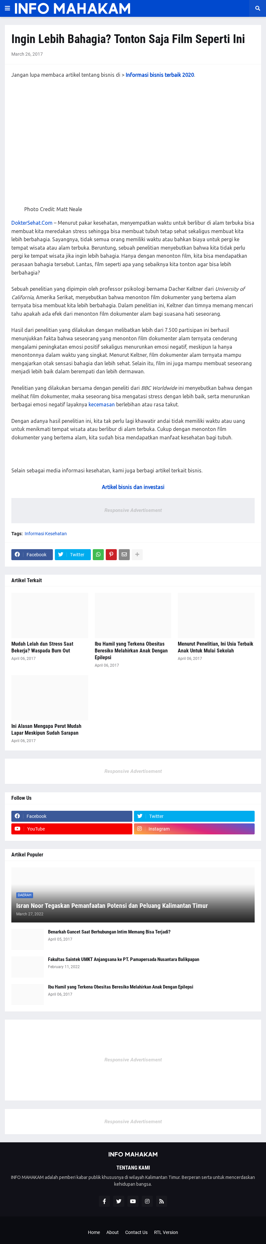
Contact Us (136, 1232)
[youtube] (133, 1201)
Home (94, 1232)
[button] (7, 8)
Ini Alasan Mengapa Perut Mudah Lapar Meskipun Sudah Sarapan (46, 729)
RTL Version (166, 1232)
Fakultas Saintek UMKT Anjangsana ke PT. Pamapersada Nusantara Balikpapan (123, 959)
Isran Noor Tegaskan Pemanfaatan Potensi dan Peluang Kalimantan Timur (112, 906)
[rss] (161, 1201)
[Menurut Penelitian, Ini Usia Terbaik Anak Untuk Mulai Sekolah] (216, 615)
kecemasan (102, 404)
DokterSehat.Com (32, 223)
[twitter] (118, 1201)
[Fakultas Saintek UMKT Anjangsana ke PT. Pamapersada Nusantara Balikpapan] (27, 967)
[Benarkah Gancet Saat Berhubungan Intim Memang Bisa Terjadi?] (27, 939)
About (112, 1232)
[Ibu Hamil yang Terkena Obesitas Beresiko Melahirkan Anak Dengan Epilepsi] (133, 615)
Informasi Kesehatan (46, 533)
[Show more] (137, 554)
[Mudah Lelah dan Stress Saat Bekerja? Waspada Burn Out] (49, 615)
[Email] (124, 554)
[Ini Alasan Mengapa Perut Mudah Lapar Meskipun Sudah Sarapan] (49, 697)
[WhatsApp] (98, 554)
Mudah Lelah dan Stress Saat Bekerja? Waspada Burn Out (42, 647)
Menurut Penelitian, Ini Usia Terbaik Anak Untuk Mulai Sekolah (215, 647)
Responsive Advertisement (133, 510)
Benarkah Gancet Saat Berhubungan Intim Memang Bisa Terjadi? (109, 932)
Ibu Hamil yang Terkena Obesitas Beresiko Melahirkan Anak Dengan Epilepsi (131, 651)
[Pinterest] (111, 554)
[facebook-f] (104, 1201)
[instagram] (147, 1201)
